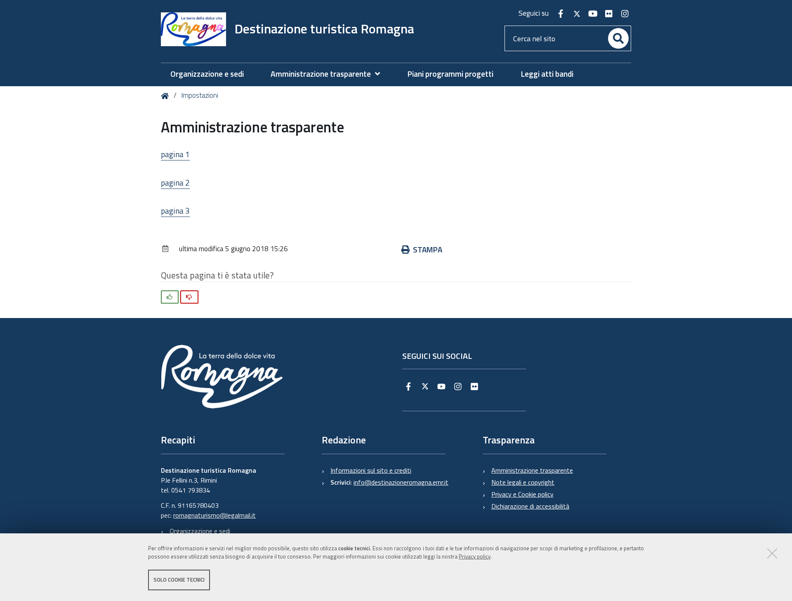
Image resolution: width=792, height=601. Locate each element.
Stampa (427, 249)
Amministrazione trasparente (532, 470)
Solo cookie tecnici (179, 579)
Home (166, 95)
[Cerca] (618, 38)
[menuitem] (329, 74)
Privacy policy (474, 557)
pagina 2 (175, 183)
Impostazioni (199, 95)
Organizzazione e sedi (200, 531)
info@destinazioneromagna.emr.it (401, 482)
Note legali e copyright (522, 482)
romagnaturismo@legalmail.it (214, 515)
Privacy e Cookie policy (522, 494)
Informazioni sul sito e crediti (370, 470)
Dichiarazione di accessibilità (530, 506)
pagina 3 (175, 211)
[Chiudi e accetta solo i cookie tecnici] (772, 553)
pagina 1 (175, 154)
